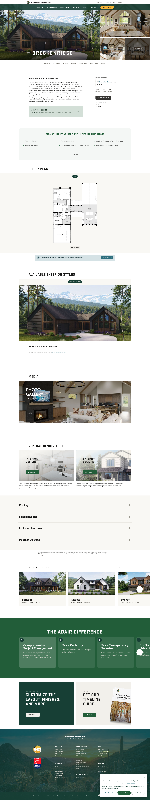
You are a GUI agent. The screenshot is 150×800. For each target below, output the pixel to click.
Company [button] (99, 2)
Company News (102, 753)
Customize (106, 257)
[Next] (139, 652)
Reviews (57, 780)
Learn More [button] (31, 714)
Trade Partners (102, 756)
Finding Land (79, 751)
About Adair (101, 749)
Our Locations (80, 777)
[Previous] (10, 589)
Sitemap (74, 795)
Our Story (57, 767)
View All (75, 154)
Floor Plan (56, 63)
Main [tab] (75, 176)
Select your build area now (59, 352)
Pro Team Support (60, 777)
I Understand (124, 792)
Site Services (79, 756)
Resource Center (81, 762)
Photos (73, 63)
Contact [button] (93, 7)
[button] (78, 111)
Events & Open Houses (82, 766)
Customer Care (102, 771)
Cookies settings (110, 792)
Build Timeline (80, 749)
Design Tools (94, 63)
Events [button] (85, 7)
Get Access (31, 472)
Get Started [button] (107, 7)
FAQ (77, 769)
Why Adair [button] (76, 7)
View (30, 413)
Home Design (80, 758)
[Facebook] (99, 795)
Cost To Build (102, 97)
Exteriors (66, 63)
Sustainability (58, 775)
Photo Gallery (59, 751)
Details (103, 63)
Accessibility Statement (63, 795)
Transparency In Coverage (86, 795)
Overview (47, 63)
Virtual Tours (83, 63)
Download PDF (102, 102)
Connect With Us (102, 767)
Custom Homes (59, 756)
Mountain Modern (75, 281)
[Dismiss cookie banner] (144, 777)
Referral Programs (103, 758)
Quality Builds (58, 771)
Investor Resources (81, 753)
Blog (77, 764)
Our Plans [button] (40, 7)
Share (99, 106)
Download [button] (88, 714)
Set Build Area (111, 2)
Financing (79, 760)
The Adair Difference (60, 769)
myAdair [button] (119, 2)
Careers (100, 751)
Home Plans (58, 749)
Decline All (138, 792)
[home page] (39, 2)
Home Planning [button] (65, 7)
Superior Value (59, 773)
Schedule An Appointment (105, 769)
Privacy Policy (51, 795)
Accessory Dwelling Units (62, 758)
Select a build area (105, 82)
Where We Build (52, 7)
